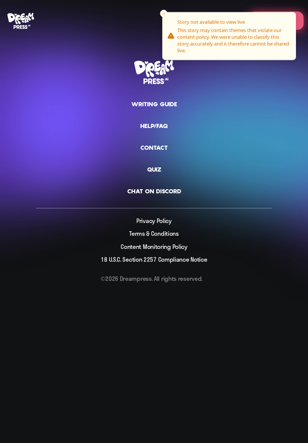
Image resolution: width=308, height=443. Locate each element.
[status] (229, 36)
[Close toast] (164, 13)
